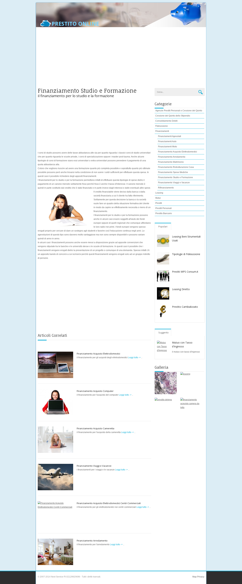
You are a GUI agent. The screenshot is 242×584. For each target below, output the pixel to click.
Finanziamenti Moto (167, 146)
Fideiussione (161, 126)
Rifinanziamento (166, 187)
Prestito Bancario (163, 213)
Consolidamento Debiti (166, 121)
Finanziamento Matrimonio (171, 162)
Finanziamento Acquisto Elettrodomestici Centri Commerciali (109, 503)
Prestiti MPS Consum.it (185, 271)
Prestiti (158, 203)
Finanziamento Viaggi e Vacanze (94, 465)
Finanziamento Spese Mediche (173, 172)
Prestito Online (75, 24)
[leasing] (191, 383)
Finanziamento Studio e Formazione (175, 177)
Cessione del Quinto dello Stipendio (172, 115)
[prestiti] (166, 383)
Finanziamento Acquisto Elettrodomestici (98, 353)
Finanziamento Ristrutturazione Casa (176, 167)
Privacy (200, 576)
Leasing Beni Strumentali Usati (186, 238)
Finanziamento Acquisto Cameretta (95, 428)
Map (194, 576)
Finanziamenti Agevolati (169, 136)
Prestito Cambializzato (185, 306)
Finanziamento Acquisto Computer (95, 391)
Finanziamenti (162, 131)
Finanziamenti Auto (167, 141)
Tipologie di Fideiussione (186, 254)
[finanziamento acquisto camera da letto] (191, 409)
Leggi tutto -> (134, 357)
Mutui (158, 198)
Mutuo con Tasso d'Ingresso (182, 344)
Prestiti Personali (163, 208)
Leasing (159, 193)
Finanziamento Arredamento (92, 540)
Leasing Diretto (181, 289)
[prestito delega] (166, 409)
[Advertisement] (121, 60)
